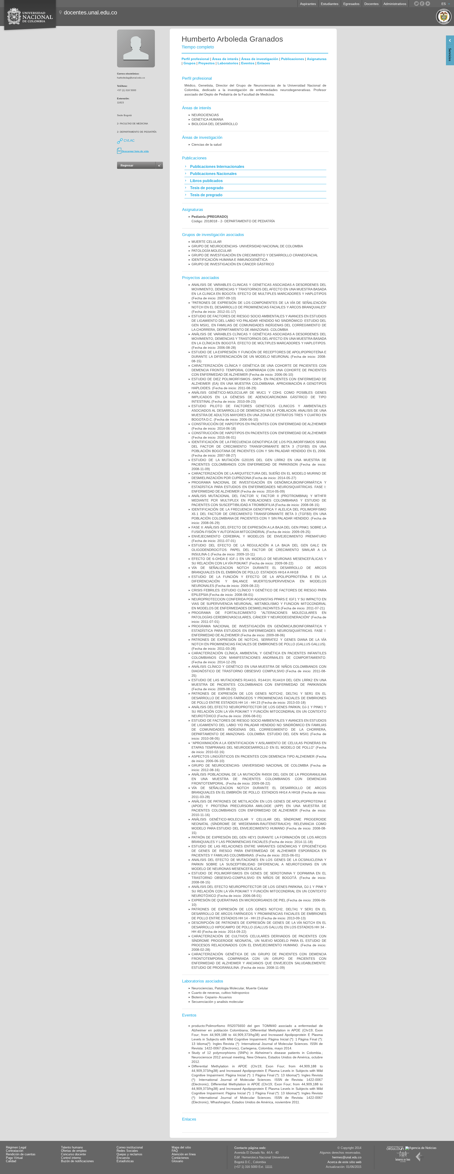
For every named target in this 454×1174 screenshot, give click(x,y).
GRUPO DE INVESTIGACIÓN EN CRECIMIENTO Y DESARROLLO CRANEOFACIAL (255, 255)
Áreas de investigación (259, 59)
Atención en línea (184, 1154)
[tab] (255, 166)
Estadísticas (125, 1161)
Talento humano (72, 1147)
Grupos (189, 63)
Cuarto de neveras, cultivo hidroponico (220, 993)
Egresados (351, 4)
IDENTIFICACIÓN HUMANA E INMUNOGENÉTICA (229, 260)
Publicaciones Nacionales (213, 174)
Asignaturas (317, 59)
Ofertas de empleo (73, 1150)
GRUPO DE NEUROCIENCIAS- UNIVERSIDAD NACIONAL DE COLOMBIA (247, 246)
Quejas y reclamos (129, 1154)
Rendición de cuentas (20, 1154)
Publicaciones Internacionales (217, 167)
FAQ (175, 1150)
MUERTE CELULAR (207, 242)
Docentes (371, 4)
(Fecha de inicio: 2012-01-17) (259, 307)
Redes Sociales (127, 1150)
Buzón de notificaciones (77, 1161)
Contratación (14, 1150)
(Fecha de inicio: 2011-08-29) (259, 383)
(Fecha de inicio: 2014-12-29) (259, 657)
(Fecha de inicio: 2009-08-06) (259, 630)
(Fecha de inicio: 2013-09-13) (259, 913)
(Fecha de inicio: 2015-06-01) (259, 850)
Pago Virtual (14, 1158)
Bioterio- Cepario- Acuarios (212, 997)
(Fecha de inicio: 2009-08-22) (259, 581)
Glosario (177, 1161)
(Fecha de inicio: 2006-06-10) (259, 370)
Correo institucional (130, 1147)
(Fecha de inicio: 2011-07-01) (259, 617)
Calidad (11, 1161)
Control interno (71, 1158)
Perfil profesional (195, 59)
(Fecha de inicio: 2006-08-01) (259, 711)
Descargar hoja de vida (135, 151)
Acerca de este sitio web (344, 1162)
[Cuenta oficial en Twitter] (416, 3)
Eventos (247, 63)
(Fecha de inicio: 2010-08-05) (259, 729)
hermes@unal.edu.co (346, 1157)
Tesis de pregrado (206, 195)
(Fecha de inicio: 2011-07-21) (259, 603)
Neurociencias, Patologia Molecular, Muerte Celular (230, 988)
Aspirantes (308, 4)
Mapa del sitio (181, 1147)
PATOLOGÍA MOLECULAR (211, 251)
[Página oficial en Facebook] (422, 3)
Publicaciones (292, 59)
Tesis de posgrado (206, 188)
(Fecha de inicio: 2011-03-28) (259, 644)
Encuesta (123, 1158)
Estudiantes (329, 4)
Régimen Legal (16, 1147)
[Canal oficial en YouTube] (427, 3)
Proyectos (206, 63)
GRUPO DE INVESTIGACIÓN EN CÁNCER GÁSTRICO (233, 264)
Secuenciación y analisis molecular (218, 1002)
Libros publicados (206, 181)
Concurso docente (73, 1154)
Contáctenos (180, 1158)
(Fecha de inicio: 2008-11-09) (259, 464)
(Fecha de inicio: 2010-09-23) (259, 397)
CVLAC (129, 140)
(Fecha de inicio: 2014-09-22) (259, 927)
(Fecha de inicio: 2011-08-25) (259, 671)
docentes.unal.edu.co (90, 12)
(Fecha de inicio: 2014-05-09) (259, 486)
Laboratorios (228, 63)
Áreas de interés (225, 59)
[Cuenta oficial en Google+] (433, 3)
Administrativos (395, 4)
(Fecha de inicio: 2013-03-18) (259, 698)
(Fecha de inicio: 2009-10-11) (259, 549)
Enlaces (263, 63)
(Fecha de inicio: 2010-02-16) (259, 747)
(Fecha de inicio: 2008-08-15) (259, 356)
